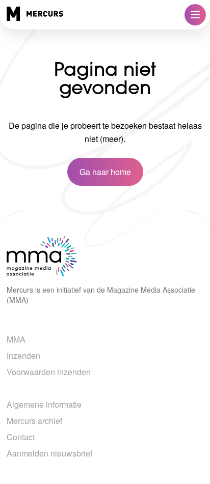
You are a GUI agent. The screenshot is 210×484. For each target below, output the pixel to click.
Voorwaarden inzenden (49, 372)
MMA (16, 339)
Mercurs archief (34, 420)
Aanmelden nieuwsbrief (49, 453)
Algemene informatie (44, 404)
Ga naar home (105, 172)
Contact (21, 437)
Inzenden (23, 355)
